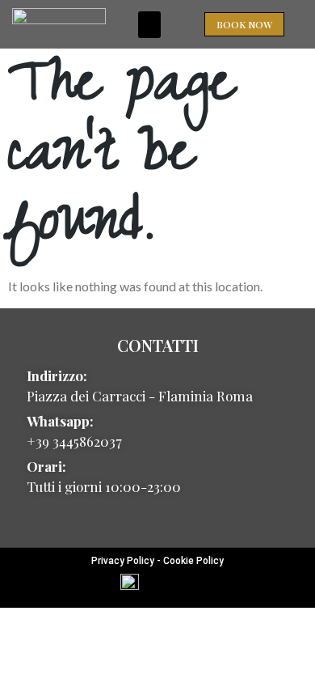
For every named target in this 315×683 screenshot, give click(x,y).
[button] (149, 24)
